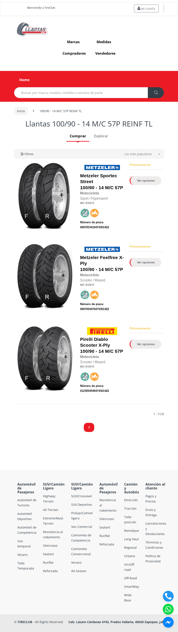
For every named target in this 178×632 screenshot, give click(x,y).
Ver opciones (146, 180)
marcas (73, 41)
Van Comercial (81, 527)
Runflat (48, 562)
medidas (104, 41)
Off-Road (130, 578)
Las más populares (138, 154)
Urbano (129, 556)
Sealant (48, 554)
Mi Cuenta (147, 9)
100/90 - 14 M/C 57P (101, 181)
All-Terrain (50, 510)
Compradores (74, 53)
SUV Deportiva (81, 504)
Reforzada (50, 571)
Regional (130, 547)
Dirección (131, 500)
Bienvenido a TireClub (41, 8)
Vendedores (105, 53)
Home (24, 79)
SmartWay (131, 586)
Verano (22, 555)
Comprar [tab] (78, 135)
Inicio (21, 111)
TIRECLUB (25, 622)
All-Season (78, 571)
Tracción (130, 508)
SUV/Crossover (81, 496)
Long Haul (131, 539)
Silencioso (50, 545)
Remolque (131, 531)
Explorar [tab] (101, 135)
